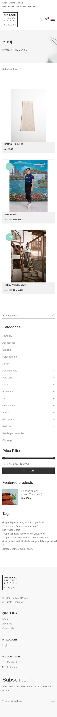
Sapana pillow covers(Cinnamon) (31, 493)
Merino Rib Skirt (13, 143)
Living (5, 384)
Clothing (6, 349)
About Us (7, 623)
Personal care (9, 356)
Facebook (12, 662)
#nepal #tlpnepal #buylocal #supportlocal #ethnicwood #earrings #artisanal (23, 524)
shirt (29, 548)
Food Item (7, 391)
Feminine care (9, 370)
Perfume (6, 426)
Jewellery (7, 335)
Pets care (7, 377)
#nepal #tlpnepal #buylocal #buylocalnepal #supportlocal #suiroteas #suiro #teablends (24, 535)
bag (4, 529)
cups (22, 548)
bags (10, 529)
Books (5, 412)
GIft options (8, 419)
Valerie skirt (11, 214)
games (6, 548)
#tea (18, 529)
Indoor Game (9, 405)
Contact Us (8, 628)
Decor (5, 363)
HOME (6, 49)
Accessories (8, 342)
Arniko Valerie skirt (15, 284)
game (15, 548)
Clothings (7, 440)
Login (5, 645)
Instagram (12, 667)
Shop (5, 619)
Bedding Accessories (13, 433)
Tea (4, 398)
